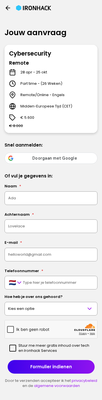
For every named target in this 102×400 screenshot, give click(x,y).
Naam (13, 186)
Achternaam (19, 214)
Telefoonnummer (24, 271)
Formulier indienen (51, 367)
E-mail (13, 242)
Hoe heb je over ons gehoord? (34, 296)
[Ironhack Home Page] (33, 8)
